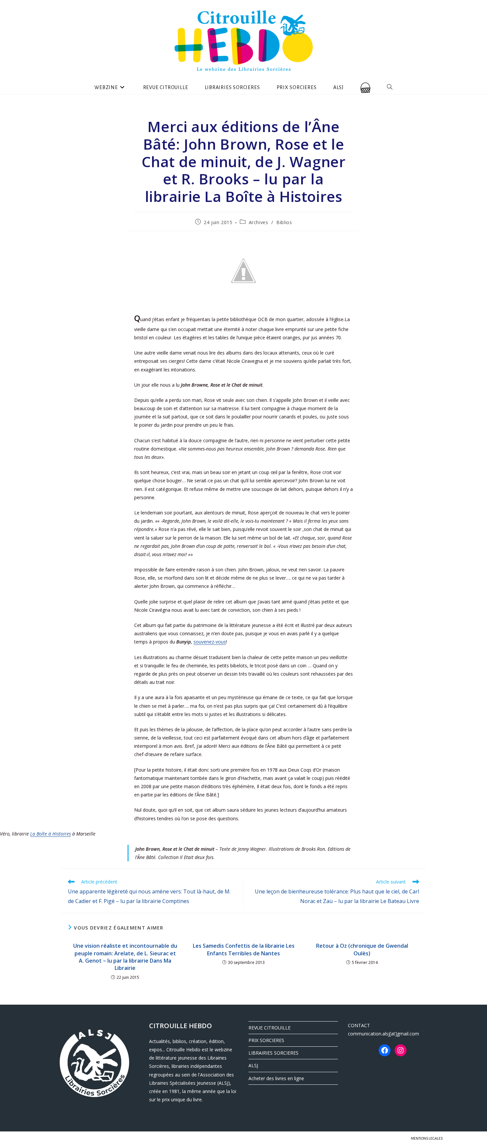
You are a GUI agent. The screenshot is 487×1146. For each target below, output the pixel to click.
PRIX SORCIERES (266, 1040)
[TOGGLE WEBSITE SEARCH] (390, 87)
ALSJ (253, 1065)
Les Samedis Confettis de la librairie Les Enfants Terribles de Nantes (244, 949)
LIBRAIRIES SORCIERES (273, 1053)
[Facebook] (385, 1050)
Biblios (284, 222)
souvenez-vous (209, 642)
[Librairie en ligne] (365, 87)
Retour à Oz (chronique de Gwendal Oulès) (362, 949)
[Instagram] (400, 1050)
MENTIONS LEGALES (427, 1138)
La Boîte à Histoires (50, 834)
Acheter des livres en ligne (276, 1078)
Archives (258, 222)
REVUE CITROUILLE (269, 1028)
